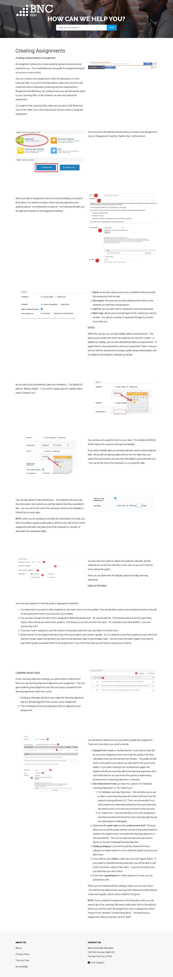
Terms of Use (22, 960)
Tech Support (97, 962)
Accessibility (22, 966)
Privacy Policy (23, 954)
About (18, 948)
